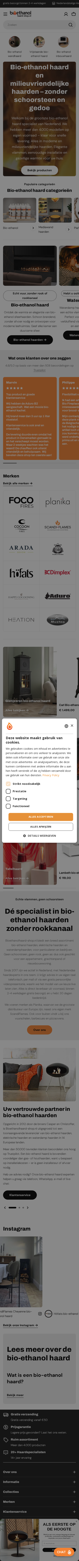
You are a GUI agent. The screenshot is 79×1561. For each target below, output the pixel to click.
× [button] (71, 725)
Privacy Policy (50, 775)
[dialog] (39, 780)
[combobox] (66, 726)
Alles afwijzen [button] (40, 826)
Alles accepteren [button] (41, 816)
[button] (39, 835)
